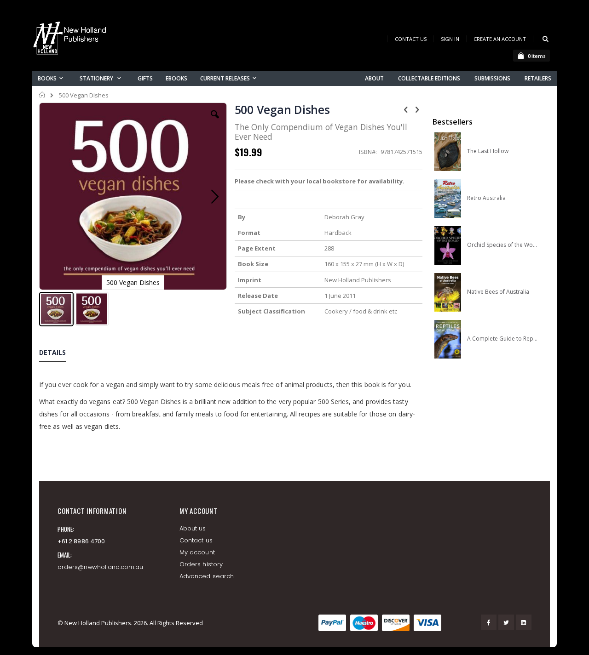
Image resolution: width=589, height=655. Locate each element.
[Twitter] (506, 622)
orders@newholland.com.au (101, 567)
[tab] (59, 354)
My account (197, 552)
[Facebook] (489, 622)
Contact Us (411, 38)
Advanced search (206, 576)
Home (42, 95)
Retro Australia (486, 198)
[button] (214, 121)
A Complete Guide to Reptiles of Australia (502, 338)
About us (192, 528)
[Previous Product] (406, 109)
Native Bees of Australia (498, 292)
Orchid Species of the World (502, 245)
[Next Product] (417, 109)
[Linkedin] (523, 622)
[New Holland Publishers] (71, 39)
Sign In (450, 38)
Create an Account (500, 38)
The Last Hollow (487, 151)
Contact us (196, 540)
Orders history (201, 564)
